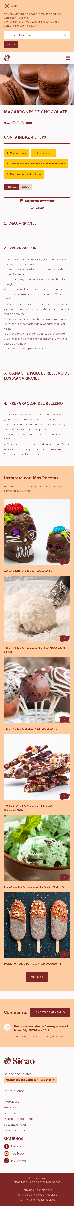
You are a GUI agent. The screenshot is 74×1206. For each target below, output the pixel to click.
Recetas (10, 1107)
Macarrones (18, 153)
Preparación (45, 153)
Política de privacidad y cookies (37, 1194)
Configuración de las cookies (37, 1199)
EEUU (25, 186)
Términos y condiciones (37, 1189)
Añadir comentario (50, 1012)
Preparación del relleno (25, 174)
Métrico (11, 186)
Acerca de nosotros (19, 1118)
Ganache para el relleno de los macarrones (37, 163)
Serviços (10, 1113)
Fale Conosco (14, 1130)
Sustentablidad (15, 1124)
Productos (11, 1101)
